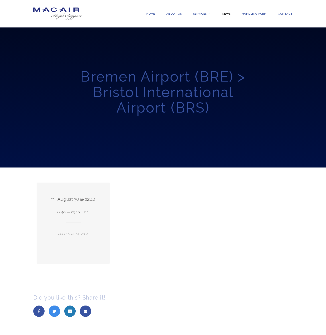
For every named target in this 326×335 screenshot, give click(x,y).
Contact (285, 13)
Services (200, 13)
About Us (174, 13)
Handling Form (254, 13)
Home (150, 13)
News (226, 13)
